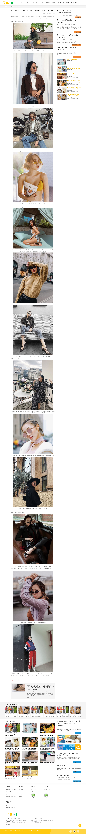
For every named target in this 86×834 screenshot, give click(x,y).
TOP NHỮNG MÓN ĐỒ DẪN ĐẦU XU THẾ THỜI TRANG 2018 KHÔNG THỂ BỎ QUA (40, 688)
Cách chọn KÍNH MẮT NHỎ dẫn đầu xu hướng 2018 (12, 763)
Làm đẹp (48, 2)
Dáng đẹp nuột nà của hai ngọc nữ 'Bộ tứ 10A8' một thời (29, 777)
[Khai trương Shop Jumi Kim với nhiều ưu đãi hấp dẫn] (62, 76)
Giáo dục (67, 2)
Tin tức (29, 2)
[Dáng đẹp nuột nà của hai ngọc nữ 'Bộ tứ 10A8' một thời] (30, 770)
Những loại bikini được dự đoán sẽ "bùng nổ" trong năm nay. (47, 749)
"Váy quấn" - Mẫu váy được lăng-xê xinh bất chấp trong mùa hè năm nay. (29, 749)
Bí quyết (16, 680)
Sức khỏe (53, 2)
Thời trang (41, 2)
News (12, 6)
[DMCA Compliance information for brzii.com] (33, 795)
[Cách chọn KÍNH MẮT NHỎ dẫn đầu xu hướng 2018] (18, 688)
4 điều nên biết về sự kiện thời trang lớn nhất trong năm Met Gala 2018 (47, 735)
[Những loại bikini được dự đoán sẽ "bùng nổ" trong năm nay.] (62, 69)
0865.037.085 (20, 832)
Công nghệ (35, 2)
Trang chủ (7, 6)
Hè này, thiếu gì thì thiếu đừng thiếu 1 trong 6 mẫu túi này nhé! (12, 749)
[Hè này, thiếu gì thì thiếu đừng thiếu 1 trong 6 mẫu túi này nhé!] (62, 90)
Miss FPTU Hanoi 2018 (27, 734)
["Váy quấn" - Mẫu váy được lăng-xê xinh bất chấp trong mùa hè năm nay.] (62, 83)
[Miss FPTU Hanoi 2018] (62, 62)
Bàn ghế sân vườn (77, 781)
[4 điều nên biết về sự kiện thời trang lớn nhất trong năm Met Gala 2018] (47, 727)
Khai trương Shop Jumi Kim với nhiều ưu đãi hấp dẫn (12, 777)
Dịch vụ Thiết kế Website (11, 794)
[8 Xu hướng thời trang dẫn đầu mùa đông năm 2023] (12, 727)
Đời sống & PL (60, 2)
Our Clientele (34, 789)
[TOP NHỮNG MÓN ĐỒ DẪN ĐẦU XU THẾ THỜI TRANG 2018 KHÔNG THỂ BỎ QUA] (30, 756)
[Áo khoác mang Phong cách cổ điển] (47, 756)
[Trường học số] (69, 747)
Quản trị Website (9, 798)
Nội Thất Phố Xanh (77, 771)
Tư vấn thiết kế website (76, 44)
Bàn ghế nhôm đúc (77, 762)
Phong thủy (74, 2)
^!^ (84, 831)
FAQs (32, 791)
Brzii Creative (78, 733)
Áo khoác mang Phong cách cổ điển (47, 763)
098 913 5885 (9, 832)
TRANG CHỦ (23, 2)
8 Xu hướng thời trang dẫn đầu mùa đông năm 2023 (12, 735)
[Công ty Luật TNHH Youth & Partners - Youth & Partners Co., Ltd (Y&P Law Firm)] (69, 738)
